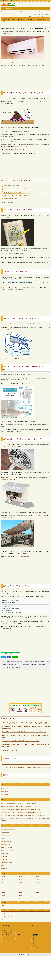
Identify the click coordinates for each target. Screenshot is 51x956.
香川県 (20, 895)
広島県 (20, 886)
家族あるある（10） (6, 838)
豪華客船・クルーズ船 (7, 916)
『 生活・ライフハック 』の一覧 (10, 750)
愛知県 (3, 889)
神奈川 (3, 882)
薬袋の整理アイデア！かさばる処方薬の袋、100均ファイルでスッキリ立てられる (24, 732)
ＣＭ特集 (18, 934)
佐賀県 (37, 879)
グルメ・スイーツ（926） (8, 850)
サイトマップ (35, 939)
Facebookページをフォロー (8, 791)
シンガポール (5, 913)
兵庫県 (3, 898)
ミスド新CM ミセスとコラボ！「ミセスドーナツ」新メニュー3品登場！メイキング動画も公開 (23, 815)
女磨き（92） (5, 859)
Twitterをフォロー (6, 788)
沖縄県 (37, 892)
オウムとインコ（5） (7, 841)
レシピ (3, 936)
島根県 (20, 882)
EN (2, 780)
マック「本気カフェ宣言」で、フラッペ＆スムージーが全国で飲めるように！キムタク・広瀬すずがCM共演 (26, 764)
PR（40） (4, 865)
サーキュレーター (30, 383)
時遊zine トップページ (7, 930)
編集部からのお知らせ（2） (8, 862)
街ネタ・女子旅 (5, 934)
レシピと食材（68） (6, 844)
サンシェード (20, 556)
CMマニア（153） (6, 835)
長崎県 (37, 876)
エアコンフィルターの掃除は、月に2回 (13, 192)
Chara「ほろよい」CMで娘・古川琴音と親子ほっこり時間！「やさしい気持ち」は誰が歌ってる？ (27, 767)
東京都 (3, 879)
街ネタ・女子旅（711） (7, 847)
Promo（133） (5, 868)
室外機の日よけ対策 (7, 479)
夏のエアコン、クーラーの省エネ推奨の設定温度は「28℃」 (17, 189)
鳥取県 (20, 879)
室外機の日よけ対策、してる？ (11, 198)
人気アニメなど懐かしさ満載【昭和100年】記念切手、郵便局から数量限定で (19, 803)
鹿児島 (37, 889)
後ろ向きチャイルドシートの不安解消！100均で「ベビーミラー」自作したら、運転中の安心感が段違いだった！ (25, 819)
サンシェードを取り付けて (39, 515)
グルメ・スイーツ (20, 930)
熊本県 (37, 882)
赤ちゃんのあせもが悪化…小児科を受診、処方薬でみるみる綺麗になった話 (19, 806)
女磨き (3, 939)
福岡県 (20, 898)
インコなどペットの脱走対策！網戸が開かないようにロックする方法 (20, 741)
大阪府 (3, 895)
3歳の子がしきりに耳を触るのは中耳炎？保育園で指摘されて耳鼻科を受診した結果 (24, 723)
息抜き (18, 932)
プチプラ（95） (5, 832)
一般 (17, 936)
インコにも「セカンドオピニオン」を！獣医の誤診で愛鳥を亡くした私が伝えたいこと (21, 812)
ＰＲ (17, 939)
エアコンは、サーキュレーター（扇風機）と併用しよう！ (17, 195)
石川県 (3, 886)
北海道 (3, 876)
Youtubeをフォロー (6, 794)
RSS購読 (35, 941)
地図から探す (5, 905)
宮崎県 (37, 886)
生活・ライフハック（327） (8, 829)
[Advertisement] (25, 77)
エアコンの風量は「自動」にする (11, 185)
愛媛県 (20, 892)
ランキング (4, 919)
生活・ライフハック (6, 932)
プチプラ (4, 941)
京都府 (3, 892)
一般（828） (5, 856)
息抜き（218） (5, 853)
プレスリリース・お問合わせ (35, 936)
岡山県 (20, 876)
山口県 (20, 889)
